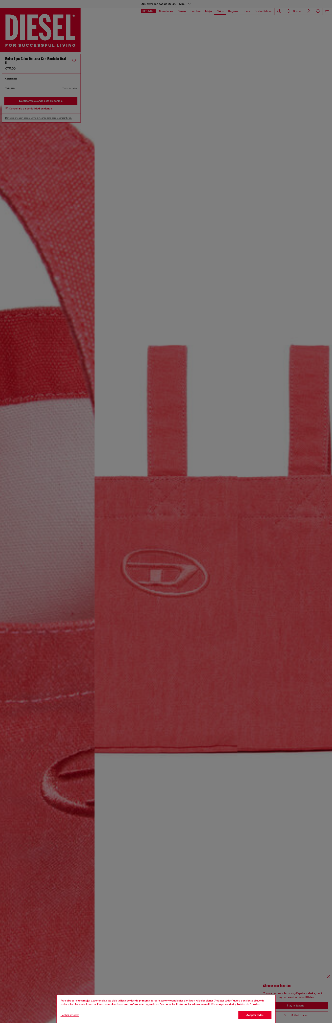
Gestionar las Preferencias (176, 1004)
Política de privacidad (221, 1004)
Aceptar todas (255, 1014)
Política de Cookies (248, 1004)
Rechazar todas (70, 1014)
